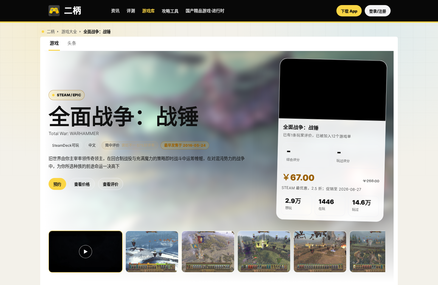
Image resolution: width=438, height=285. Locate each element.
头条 (71, 43)
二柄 (51, 32)
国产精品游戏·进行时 (205, 10)
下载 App (349, 11)
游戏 (54, 43)
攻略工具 (170, 10)
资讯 (115, 10)
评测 (131, 10)
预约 (57, 184)
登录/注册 (377, 11)
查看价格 (82, 184)
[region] (333, 89)
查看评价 (110, 184)
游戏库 (148, 10)
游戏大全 (69, 32)
